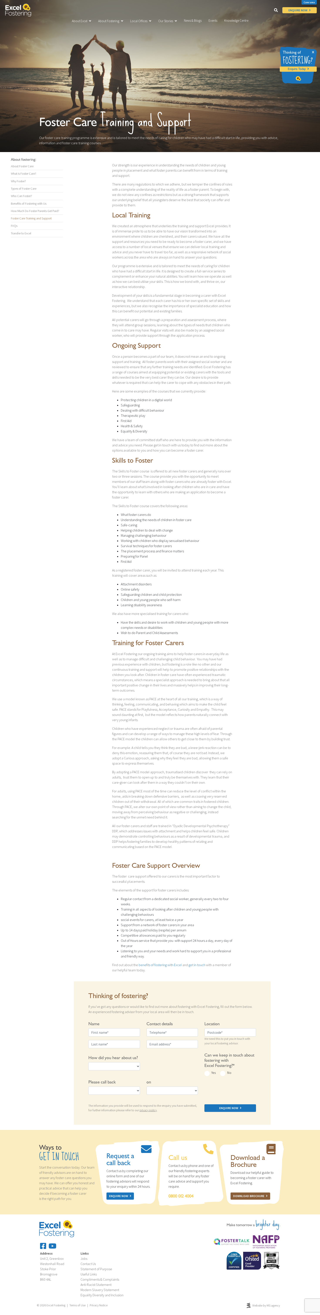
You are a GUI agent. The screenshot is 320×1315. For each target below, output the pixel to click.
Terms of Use (77, 1305)
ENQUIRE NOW (297, 10)
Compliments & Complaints (100, 1279)
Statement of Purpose (96, 1269)
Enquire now (118, 1196)
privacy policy (148, 1110)
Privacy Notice (99, 1305)
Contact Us (88, 1264)
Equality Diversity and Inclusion (102, 1295)
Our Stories (165, 21)
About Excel (79, 21)
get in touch (197, 965)
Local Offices (138, 21)
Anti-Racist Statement (96, 1284)
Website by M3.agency (266, 1305)
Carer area (309, 2)
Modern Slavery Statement (100, 1290)
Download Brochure (248, 1196)
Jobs (84, 1258)
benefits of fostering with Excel (160, 965)
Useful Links (89, 1274)
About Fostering (108, 21)
